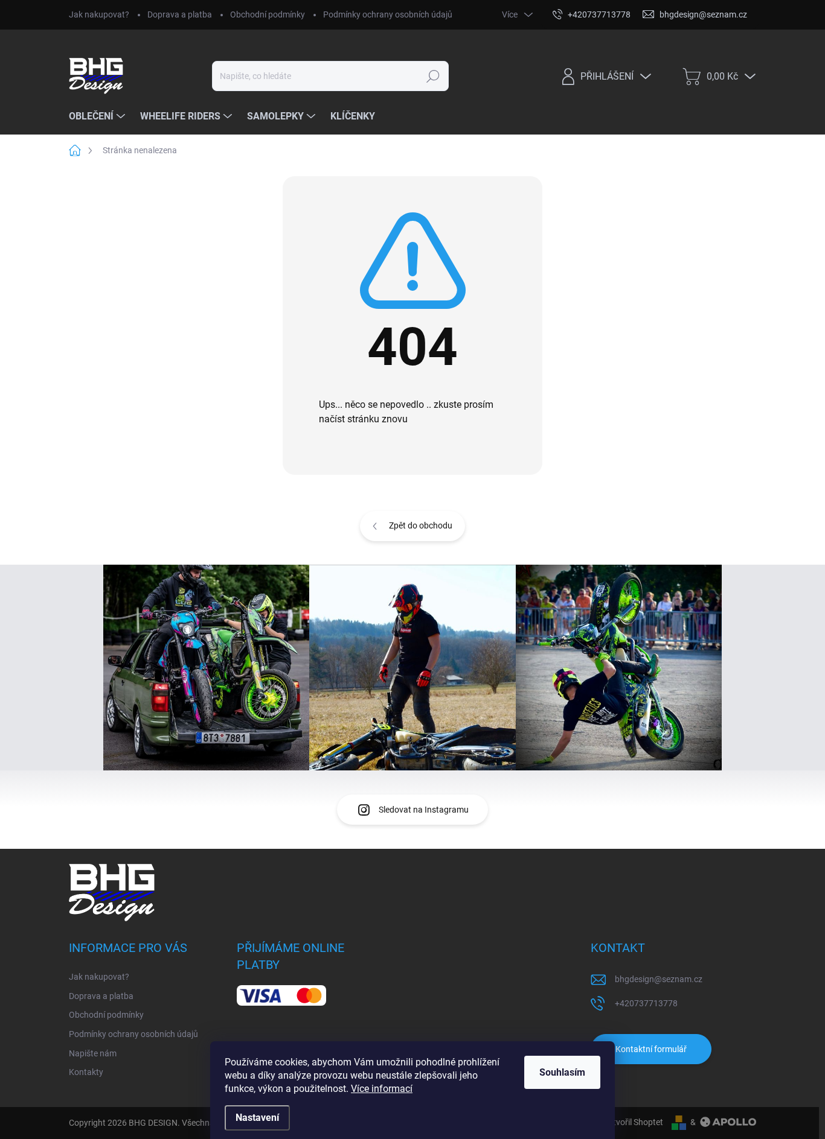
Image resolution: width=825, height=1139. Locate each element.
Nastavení (257, 1117)
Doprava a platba (179, 14)
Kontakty (86, 1072)
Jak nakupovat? (99, 14)
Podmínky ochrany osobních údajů (387, 14)
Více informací (381, 1088)
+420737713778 (646, 1003)
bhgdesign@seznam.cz (658, 979)
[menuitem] (98, 116)
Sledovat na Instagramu (424, 809)
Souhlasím (562, 1072)
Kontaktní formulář (651, 1049)
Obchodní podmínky (267, 14)
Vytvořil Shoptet (633, 1122)
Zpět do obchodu (420, 525)
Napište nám (93, 1053)
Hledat (433, 76)
